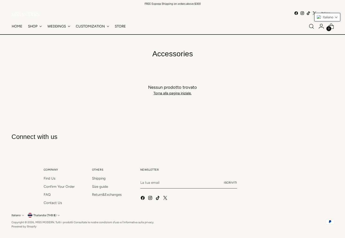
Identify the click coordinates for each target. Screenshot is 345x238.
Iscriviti (230, 182)
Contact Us (53, 203)
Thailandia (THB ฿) (44, 215)
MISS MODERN (44, 222)
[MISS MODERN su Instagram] (302, 13)
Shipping (99, 178)
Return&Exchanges (107, 194)
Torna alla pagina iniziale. (172, 93)
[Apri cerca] (311, 26)
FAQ (47, 194)
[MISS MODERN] (26, 14)
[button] (327, 17)
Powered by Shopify (24, 226)
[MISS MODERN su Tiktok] (308, 13)
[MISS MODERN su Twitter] (166, 199)
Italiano (16, 215)
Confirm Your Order (59, 186)
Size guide (100, 186)
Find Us (49, 178)
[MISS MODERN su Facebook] (296, 13)
